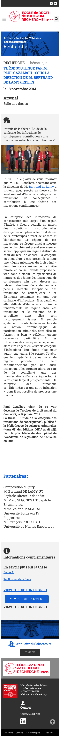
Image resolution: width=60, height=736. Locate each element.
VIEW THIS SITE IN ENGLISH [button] (27, 599)
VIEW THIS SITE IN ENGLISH (25, 590)
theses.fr (8, 572)
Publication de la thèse (17, 579)
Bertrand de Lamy (41, 186)
